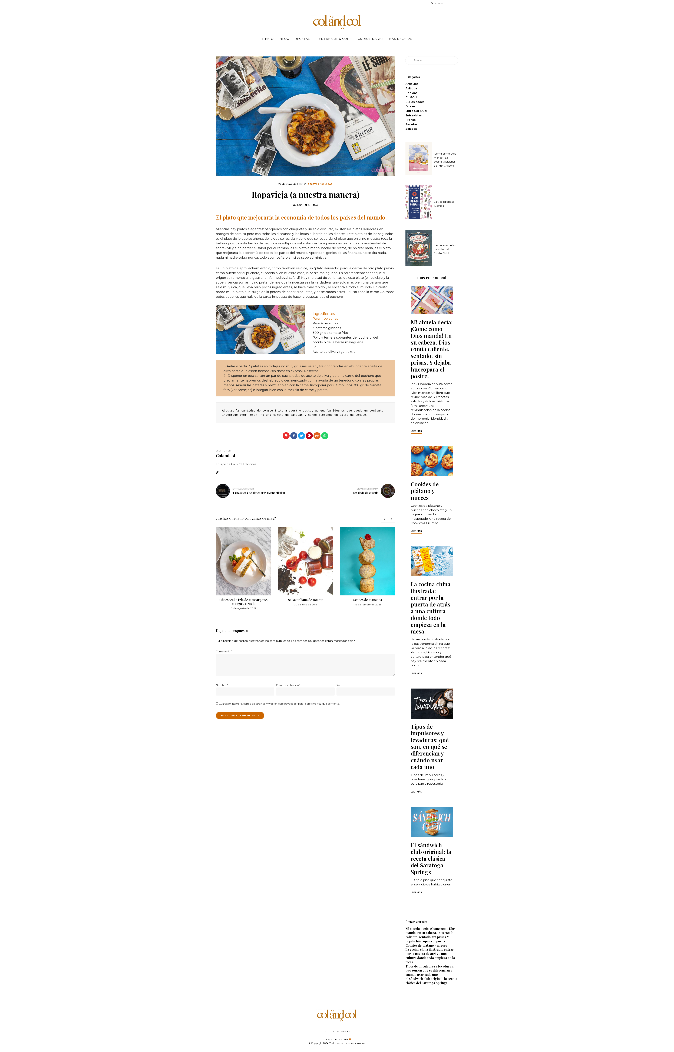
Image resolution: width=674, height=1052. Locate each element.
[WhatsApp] (324, 435)
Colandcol (225, 455)
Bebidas (411, 93)
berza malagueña (324, 273)
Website (218, 472)
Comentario (224, 651)
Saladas (327, 184)
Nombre (222, 685)
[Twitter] (301, 435)
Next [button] (391, 519)
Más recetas (400, 39)
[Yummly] (317, 435)
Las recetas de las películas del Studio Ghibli (445, 249)
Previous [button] (384, 519)
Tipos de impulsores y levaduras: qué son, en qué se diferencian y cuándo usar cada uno (430, 746)
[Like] (286, 435)
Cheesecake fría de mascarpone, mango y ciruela (243, 602)
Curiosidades (371, 39)
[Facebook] (293, 435)
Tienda (268, 39)
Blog (284, 39)
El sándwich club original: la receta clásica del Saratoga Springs (431, 858)
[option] (243, 568)
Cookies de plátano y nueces (425, 490)
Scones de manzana (367, 600)
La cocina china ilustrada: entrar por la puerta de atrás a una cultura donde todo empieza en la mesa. (431, 607)
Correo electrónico (288, 685)
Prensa (410, 120)
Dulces (410, 106)
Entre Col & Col (334, 39)
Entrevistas (413, 115)
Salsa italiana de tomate (305, 600)
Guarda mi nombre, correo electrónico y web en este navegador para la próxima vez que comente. (279, 703)
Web (339, 685)
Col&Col (411, 97)
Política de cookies (337, 1031)
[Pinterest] (309, 435)
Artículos (411, 84)
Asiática (411, 88)
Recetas (302, 39)
